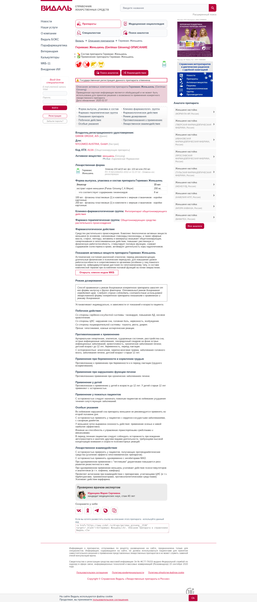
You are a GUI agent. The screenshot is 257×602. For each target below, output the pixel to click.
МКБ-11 (46, 63)
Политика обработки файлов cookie (166, 572)
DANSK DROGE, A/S (87, 136)
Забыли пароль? (55, 121)
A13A (91, 150)
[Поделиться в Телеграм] (96, 510)
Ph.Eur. (107, 158)
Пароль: (47, 97)
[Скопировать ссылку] (114, 510)
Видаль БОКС (50, 39)
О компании (48, 33)
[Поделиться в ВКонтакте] (78, 510)
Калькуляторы (50, 57)
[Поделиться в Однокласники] (87, 510)
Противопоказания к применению (142, 120)
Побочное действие (89, 120)
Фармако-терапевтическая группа (98, 112)
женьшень (108, 156)
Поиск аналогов (109, 72)
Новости (46, 21)
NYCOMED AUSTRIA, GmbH (91, 144)
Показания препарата (91, 116)
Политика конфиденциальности (128, 572)
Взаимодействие (136, 72)
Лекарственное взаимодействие (141, 123)
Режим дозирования (134, 116)
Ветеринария (49, 51)
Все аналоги (195, 226)
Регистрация (55, 116)
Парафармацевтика (54, 45)
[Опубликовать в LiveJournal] (105, 510)
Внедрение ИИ (50, 69)
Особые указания (88, 123)
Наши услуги (49, 27)
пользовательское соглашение (110, 599)
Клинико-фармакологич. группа (141, 108)
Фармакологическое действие (140, 112)
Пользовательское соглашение (92, 572)
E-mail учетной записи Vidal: (54, 88)
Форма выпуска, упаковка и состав (98, 108)
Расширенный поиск (204, 14)
